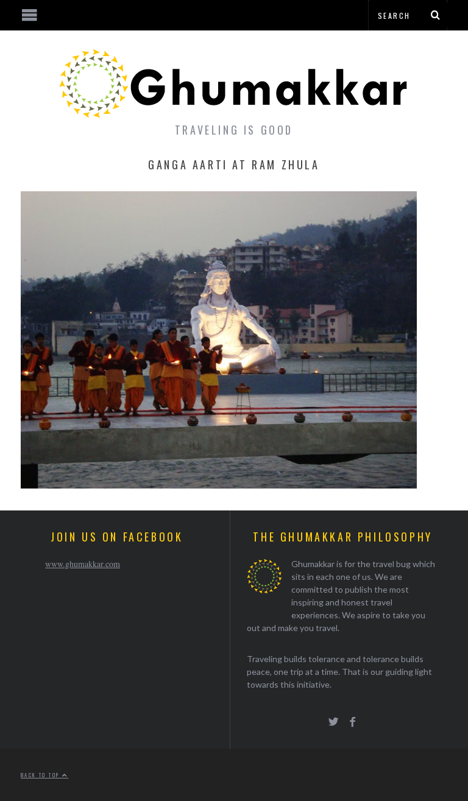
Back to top (41, 774)
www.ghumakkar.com (82, 564)
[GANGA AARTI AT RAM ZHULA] (219, 484)
